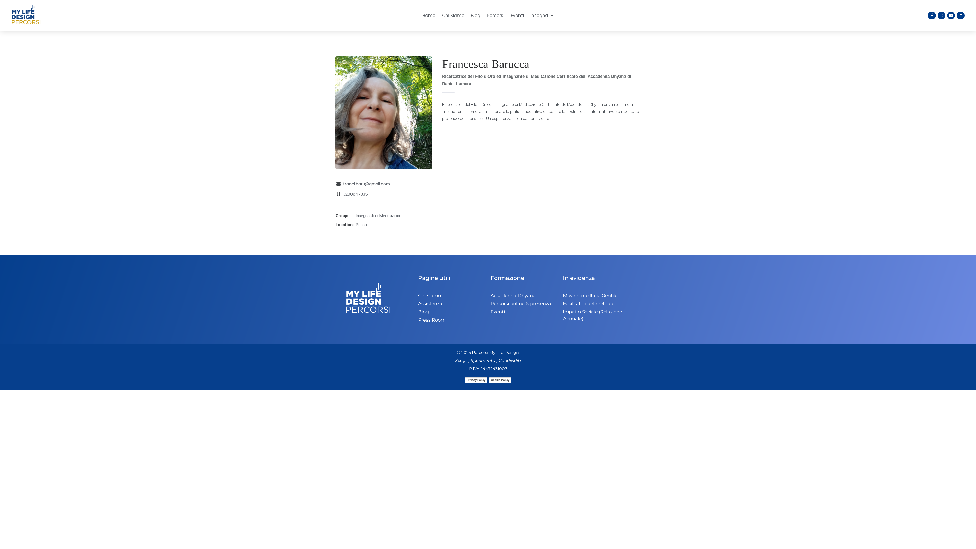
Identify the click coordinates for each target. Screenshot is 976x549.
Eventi (517, 15)
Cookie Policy (500, 380)
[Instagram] (942, 16)
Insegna (539, 15)
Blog (475, 15)
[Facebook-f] (932, 16)
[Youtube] (951, 16)
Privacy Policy (476, 380)
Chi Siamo (453, 15)
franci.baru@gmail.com (366, 184)
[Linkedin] (961, 16)
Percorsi (495, 15)
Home (428, 15)
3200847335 (355, 194)
